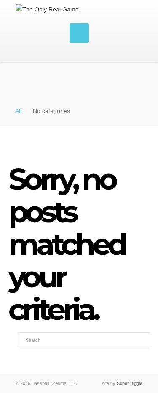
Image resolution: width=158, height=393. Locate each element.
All (18, 110)
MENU (79, 33)
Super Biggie (129, 383)
